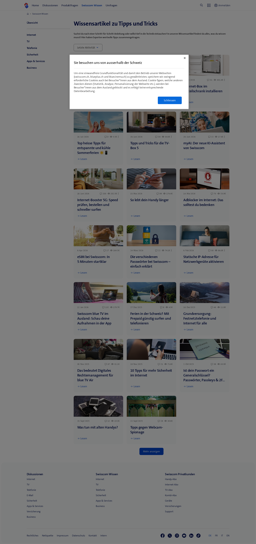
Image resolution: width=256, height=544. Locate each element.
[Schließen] (184, 58)
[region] (129, 81)
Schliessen (170, 100)
